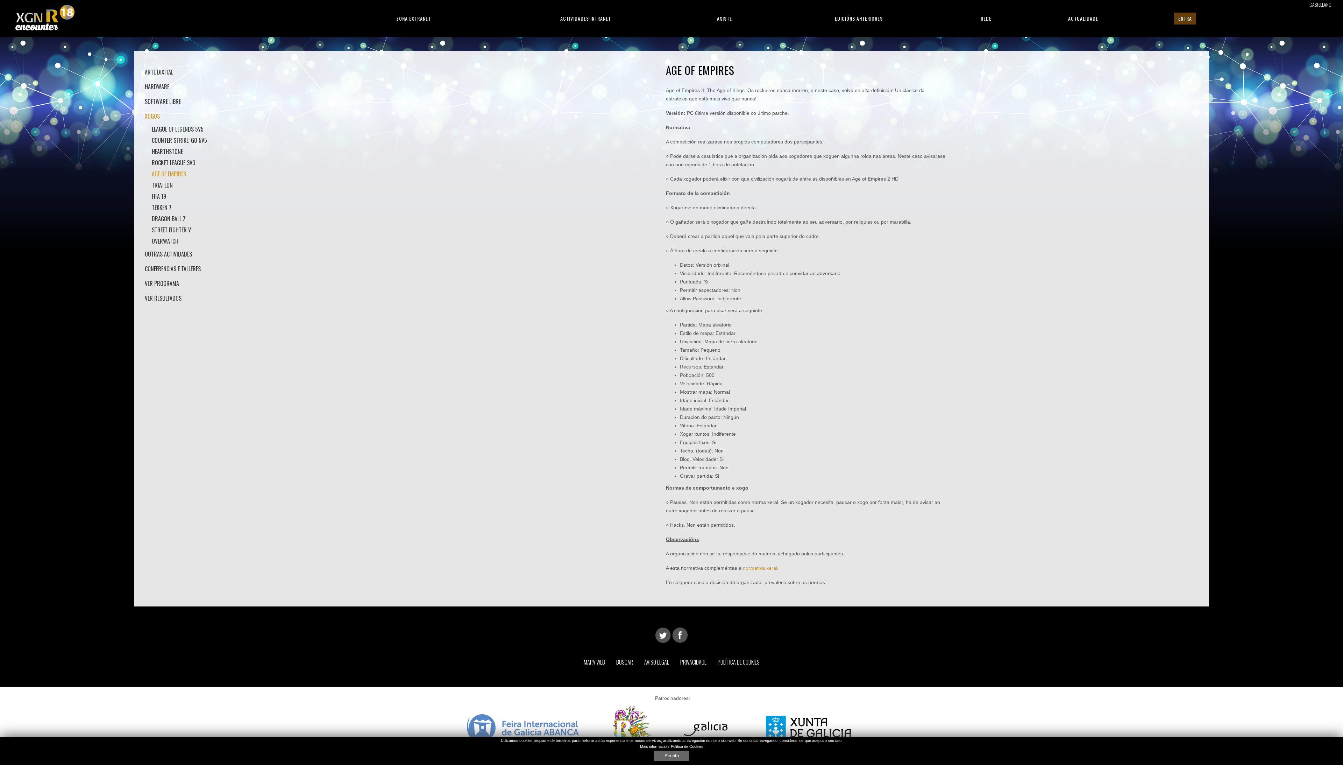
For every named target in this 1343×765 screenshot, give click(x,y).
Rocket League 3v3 (173, 163)
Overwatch (165, 241)
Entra (1185, 18)
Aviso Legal (656, 662)
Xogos (152, 116)
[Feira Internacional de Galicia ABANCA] (523, 728)
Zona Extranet (413, 18)
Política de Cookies (687, 746)
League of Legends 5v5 (178, 129)
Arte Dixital (159, 72)
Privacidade (693, 662)
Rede (986, 18)
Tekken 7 (161, 207)
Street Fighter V (171, 230)
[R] (636, 728)
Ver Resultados (163, 298)
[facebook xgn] (680, 635)
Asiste (724, 18)
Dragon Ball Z (169, 219)
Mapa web (594, 662)
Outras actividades (168, 254)
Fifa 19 (159, 196)
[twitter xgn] (663, 635)
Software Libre (163, 101)
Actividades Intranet (585, 18)
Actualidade (1083, 18)
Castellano (1320, 4)
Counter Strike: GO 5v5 (179, 140)
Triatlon (162, 185)
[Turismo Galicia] (713, 728)
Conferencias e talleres (173, 269)
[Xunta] (808, 728)
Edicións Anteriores (859, 18)
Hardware (157, 87)
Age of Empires (169, 174)
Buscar (624, 662)
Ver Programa (162, 283)
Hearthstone (167, 151)
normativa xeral (760, 568)
